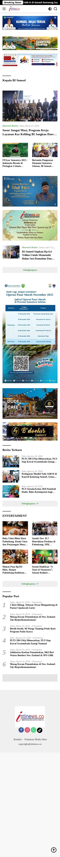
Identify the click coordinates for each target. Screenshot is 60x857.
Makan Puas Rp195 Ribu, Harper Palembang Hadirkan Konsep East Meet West (14, 570)
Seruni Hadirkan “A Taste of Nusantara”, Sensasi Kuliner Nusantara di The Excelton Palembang (42, 570)
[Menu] (4, 9)
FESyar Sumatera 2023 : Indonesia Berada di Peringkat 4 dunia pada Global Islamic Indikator (15, 163)
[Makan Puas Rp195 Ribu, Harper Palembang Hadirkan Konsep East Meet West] (15, 556)
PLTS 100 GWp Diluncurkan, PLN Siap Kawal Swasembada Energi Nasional (39, 460)
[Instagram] (27, 730)
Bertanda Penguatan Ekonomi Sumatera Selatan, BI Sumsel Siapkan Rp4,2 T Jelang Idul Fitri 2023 (44, 163)
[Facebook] (21, 730)
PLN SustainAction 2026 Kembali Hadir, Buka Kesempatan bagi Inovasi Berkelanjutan (39, 491)
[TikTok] (39, 730)
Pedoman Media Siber (35, 739)
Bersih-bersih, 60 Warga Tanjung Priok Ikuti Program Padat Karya (33, 630)
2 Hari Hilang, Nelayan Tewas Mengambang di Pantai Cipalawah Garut (33, 606)
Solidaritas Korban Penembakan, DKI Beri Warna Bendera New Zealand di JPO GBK (32, 654)
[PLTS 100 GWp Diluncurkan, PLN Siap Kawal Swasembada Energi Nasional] (10, 461)
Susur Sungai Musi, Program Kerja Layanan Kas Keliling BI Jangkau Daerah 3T (29, 134)
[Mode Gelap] (50, 9)
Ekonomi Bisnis (10, 125)
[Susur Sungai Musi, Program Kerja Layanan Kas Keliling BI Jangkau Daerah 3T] (30, 106)
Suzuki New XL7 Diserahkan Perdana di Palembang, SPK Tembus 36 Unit (43, 541)
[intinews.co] (14, 9)
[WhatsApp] (33, 730)
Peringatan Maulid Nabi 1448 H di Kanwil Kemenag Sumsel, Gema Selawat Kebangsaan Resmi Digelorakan (39, 475)
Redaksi (18, 739)
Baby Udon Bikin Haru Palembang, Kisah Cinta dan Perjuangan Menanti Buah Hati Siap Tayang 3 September (15, 541)
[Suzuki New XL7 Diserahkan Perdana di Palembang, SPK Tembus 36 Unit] (45, 528)
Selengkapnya (30, 270)
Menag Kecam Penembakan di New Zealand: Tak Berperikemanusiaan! (33, 618)
